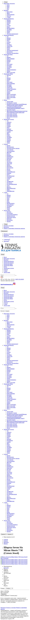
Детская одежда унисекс (13, 148)
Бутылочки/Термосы (12, 214)
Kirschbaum (10, 130)
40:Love (9, 75)
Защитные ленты (11, 217)
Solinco (8, 136)
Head (8, 6)
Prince (8, 27)
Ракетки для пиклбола (12, 53)
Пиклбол (6, 10)
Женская (9, 152)
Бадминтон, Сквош (12, 102)
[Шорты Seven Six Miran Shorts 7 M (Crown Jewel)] (14, 559)
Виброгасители (11, 216)
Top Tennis (9, 90)
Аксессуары (10, 101)
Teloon (8, 68)
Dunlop (8, 22)
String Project (10, 205)
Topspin (9, 140)
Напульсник (10, 167)
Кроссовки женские (12, 115)
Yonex (8, 32)
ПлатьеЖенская (11, 171)
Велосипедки (10, 147)
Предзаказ (3, 594)
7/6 (7, 36)
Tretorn (8, 91)
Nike (8, 200)
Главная (6, 539)
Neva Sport (9, 64)
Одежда (6, 144)
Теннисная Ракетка (9, 18)
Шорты (9, 187)
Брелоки (9, 211)
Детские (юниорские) (12, 33)
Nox (8, 9)
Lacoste (9, 25)
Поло (8, 174)
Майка (8, 165)
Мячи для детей (11, 72)
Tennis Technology (11, 69)
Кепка (8, 154)
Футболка (9, 182)
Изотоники (10, 51)
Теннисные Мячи (8, 73)
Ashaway (9, 122)
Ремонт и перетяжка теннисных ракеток (14, 228)
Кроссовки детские (12, 113)
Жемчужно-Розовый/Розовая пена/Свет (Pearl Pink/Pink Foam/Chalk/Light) (17, 111)
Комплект (9, 158)
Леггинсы (9, 162)
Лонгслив (9, 163)
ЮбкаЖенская (10, 191)
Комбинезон (10, 156)
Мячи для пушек (11, 97)
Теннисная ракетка (9, 35)
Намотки (9, 218)
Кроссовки (9, 11)
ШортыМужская (11, 188)
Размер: (3, 588)
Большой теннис (11, 109)
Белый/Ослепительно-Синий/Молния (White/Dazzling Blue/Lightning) (17, 105)
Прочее (9, 221)
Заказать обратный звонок (7, 280)
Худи (8, 185)
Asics (8, 5)
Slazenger (9, 65)
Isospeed (9, 129)
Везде (5, 257)
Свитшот (9, 177)
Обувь (5, 100)
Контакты (6, 227)
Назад (5, 2)
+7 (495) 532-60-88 (19, 279)
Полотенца (10, 220)
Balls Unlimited (10, 58)
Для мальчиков (11, 151)
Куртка (8, 160)
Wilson (8, 31)
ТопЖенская (10, 181)
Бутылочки (10, 213)
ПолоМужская (10, 176)
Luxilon (9, 131)
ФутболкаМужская (12, 184)
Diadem (9, 21)
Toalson (9, 138)
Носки (8, 169)
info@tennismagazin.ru (7, 284)
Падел (8, 118)
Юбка (8, 189)
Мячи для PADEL (11, 94)
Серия (8, 178)
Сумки (8, 17)
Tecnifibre (9, 29)
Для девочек (10, 149)
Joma (8, 7)
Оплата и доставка (8, 225)
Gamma (9, 126)
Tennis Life (9, 46)
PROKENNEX (10, 28)
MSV (8, 133)
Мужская (9, 166)
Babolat (9, 20)
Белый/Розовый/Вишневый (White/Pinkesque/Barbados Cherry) (15, 107)
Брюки (8, 145)
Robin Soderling (11, 83)
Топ (8, 180)
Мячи (8, 13)
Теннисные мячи (8, 54)
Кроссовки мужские (12, 116)
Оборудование (10, 14)
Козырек (9, 155)
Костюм (9, 159)
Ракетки (9, 16)
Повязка (9, 173)
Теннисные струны (9, 119)
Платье (8, 170)
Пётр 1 (8, 98)
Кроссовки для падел (9, 3)
